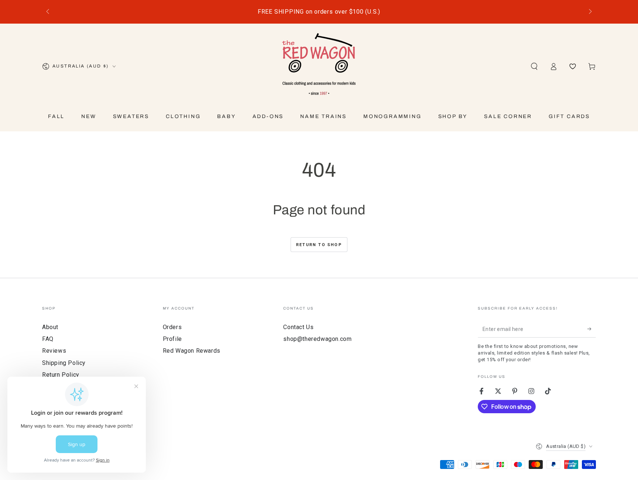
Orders (172, 327)
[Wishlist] (572, 66)
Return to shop (319, 244)
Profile (172, 338)
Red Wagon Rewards (191, 350)
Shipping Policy (64, 362)
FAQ (48, 338)
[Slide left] (48, 11)
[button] (534, 66)
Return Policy (60, 374)
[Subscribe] (591, 329)
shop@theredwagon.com (317, 338)
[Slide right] (589, 11)
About (50, 327)
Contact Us (298, 327)
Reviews (54, 350)
